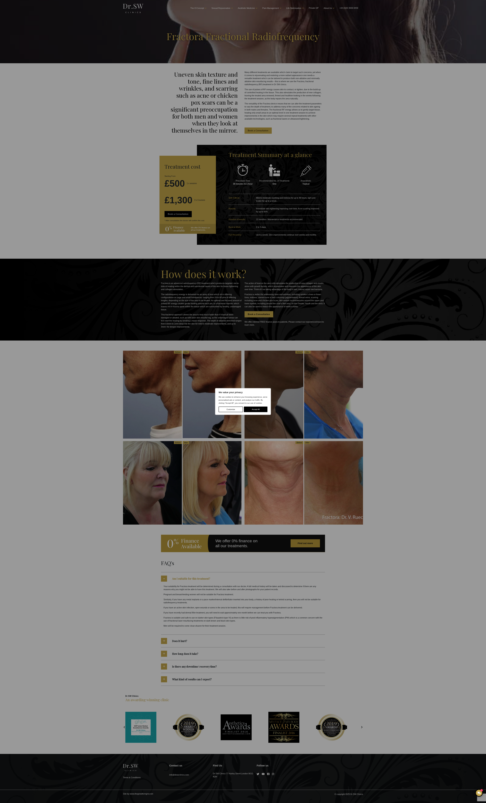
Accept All (256, 409)
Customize (231, 409)
